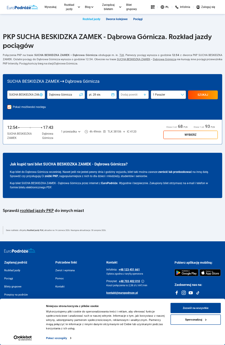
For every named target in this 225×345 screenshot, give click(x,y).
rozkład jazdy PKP (37, 211)
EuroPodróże (109, 183)
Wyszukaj (50, 7)
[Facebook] (177, 293)
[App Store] (210, 272)
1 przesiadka (69, 131)
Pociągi (138, 19)
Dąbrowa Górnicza (164, 59)
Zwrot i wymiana (65, 270)
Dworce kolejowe (117, 19)
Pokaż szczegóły (56, 338)
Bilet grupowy (131, 7)
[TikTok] (198, 293)
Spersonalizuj (193, 319)
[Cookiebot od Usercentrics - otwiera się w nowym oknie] (22, 338)
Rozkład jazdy (69, 7)
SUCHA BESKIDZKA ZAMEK (133, 59)
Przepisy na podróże (16, 294)
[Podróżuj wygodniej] (153, 7)
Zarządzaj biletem (108, 7)
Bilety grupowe (12, 286)
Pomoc (59, 278)
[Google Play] (186, 272)
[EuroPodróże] (19, 250)
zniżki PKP (51, 176)
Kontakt (60, 286)
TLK (121, 55)
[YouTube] (191, 293)
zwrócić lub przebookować (175, 172)
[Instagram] (184, 293)
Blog (88, 7)
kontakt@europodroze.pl (122, 292)
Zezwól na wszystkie (195, 307)
